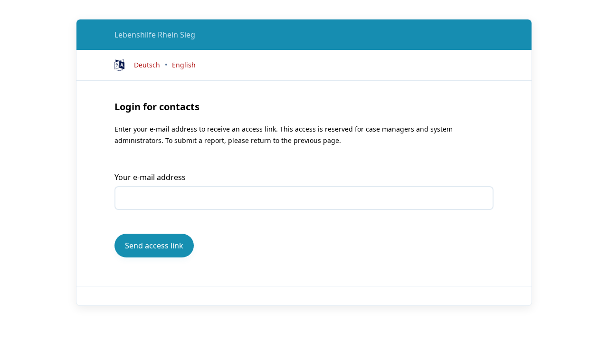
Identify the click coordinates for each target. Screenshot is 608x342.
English (184, 64)
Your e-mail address (150, 177)
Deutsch (147, 64)
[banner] (154, 34)
